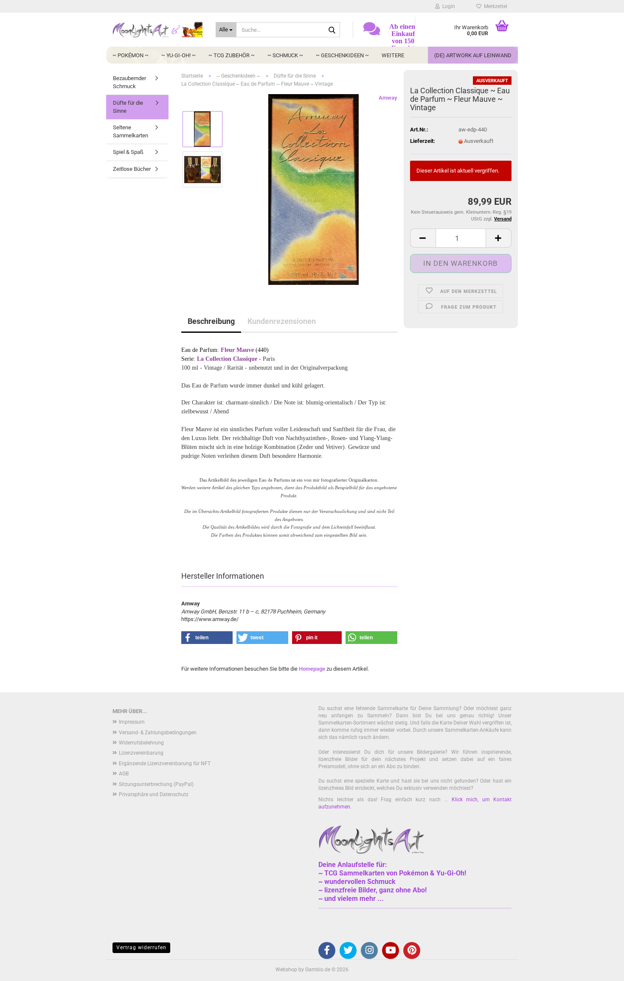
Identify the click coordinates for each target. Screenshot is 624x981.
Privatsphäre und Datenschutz (153, 794)
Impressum (132, 722)
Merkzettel (494, 6)
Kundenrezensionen (281, 321)
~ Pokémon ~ (130, 55)
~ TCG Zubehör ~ (231, 55)
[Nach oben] (600, 968)
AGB (124, 774)
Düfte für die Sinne (128, 107)
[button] (423, 238)
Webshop (286, 970)
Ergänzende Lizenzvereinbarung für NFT (165, 763)
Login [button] (447, 6)
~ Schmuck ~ (285, 55)
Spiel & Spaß (128, 152)
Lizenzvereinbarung (141, 753)
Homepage (312, 669)
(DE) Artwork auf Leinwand (473, 55)
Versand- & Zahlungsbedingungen (158, 733)
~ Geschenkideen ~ (342, 55)
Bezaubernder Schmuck (129, 82)
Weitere (393, 55)
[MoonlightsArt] (157, 30)
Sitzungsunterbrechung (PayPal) (156, 784)
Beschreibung (211, 321)
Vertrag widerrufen (141, 947)
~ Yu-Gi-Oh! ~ (178, 55)
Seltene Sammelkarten (130, 131)
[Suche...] (332, 30)
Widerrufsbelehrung (141, 743)
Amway (388, 98)
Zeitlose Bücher (132, 169)
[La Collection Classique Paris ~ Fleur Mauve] (313, 189)
